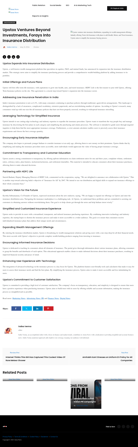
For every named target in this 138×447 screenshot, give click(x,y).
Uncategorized (9, 22)
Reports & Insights (40, 16)
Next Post (124, 352)
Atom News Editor (14, 379)
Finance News (53, 298)
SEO (67, 5)
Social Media (55, 5)
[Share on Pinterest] (18, 57)
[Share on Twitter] (9, 57)
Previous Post (14, 352)
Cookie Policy (34, 437)
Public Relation (38, 5)
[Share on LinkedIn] (13, 57)
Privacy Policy (7, 437)
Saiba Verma (24, 326)
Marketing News (18, 298)
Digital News (65, 298)
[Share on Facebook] (4, 57)
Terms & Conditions (20, 437)
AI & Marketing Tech (82, 5)
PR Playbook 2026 (117, 8)
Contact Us (54, 437)
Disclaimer (44, 437)
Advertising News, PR (35, 298)
